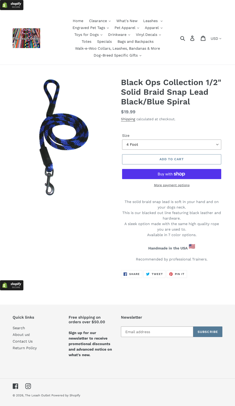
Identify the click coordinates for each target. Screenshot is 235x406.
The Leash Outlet (37, 395)
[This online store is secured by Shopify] (11, 9)
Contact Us (23, 341)
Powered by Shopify (65, 395)
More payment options (172, 185)
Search (19, 328)
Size (125, 135)
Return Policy (25, 348)
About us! (21, 334)
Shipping (128, 119)
